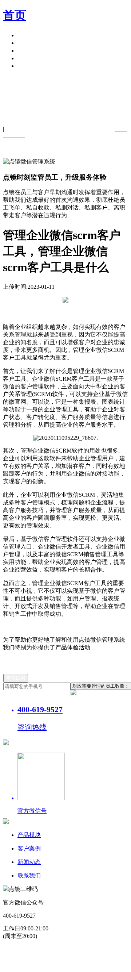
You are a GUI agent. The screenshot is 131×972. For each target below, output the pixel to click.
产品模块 (29, 35)
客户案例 (29, 43)
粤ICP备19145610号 (55, 949)
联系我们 (29, 875)
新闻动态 (29, 862)
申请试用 (29, 66)
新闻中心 (29, 50)
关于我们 (29, 58)
